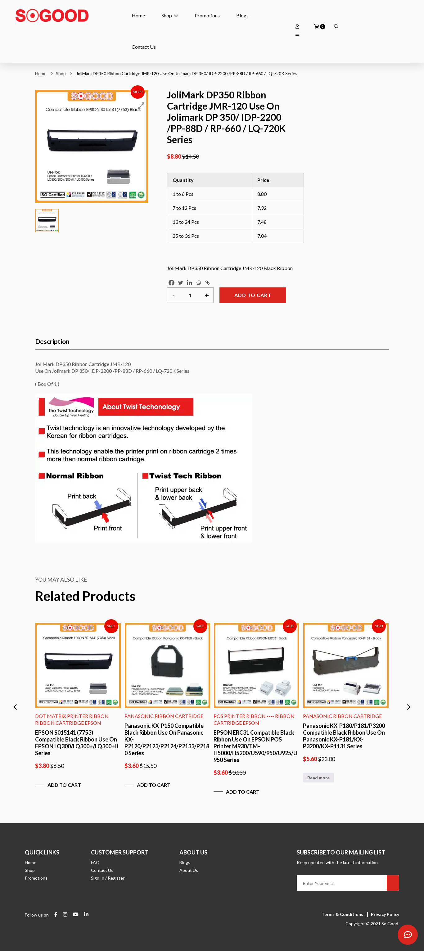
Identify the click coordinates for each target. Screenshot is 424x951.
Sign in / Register (107, 878)
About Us (188, 870)
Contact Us (144, 47)
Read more (318, 777)
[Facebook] (171, 282)
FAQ (95, 862)
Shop (166, 15)
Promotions (207, 15)
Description (52, 341)
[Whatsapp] (198, 282)
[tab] (52, 341)
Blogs (242, 15)
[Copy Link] (207, 282)
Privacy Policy (385, 914)
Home (138, 15)
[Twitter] (180, 282)
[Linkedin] (189, 282)
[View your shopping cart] (316, 27)
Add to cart (252, 295)
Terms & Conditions (342, 914)
